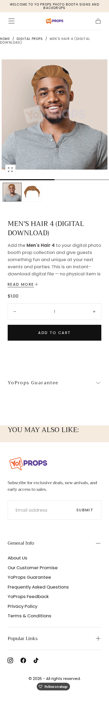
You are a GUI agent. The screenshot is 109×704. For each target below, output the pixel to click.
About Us (17, 558)
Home (5, 38)
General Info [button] (21, 543)
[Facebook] (23, 660)
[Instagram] (10, 660)
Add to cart (54, 332)
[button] (11, 21)
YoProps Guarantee (29, 577)
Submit (84, 510)
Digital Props (30, 38)
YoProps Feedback (28, 596)
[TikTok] (36, 660)
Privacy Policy (22, 606)
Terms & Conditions (29, 616)
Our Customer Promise (33, 567)
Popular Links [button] (23, 638)
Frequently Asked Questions (38, 587)
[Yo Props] (28, 463)
